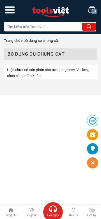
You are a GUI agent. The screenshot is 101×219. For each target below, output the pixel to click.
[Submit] (89, 27)
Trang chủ (12, 40)
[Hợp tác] (31, 209)
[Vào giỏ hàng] (92, 10)
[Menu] (9, 9)
